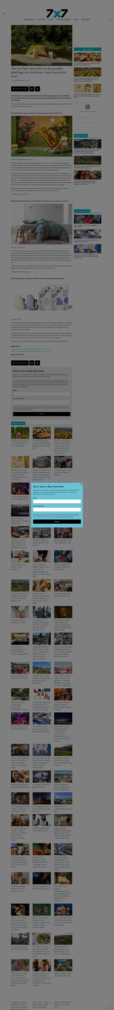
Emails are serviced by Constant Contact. (65, 516)
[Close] (81, 484)
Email (35, 497)
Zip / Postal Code (38, 506)
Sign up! (57, 521)
